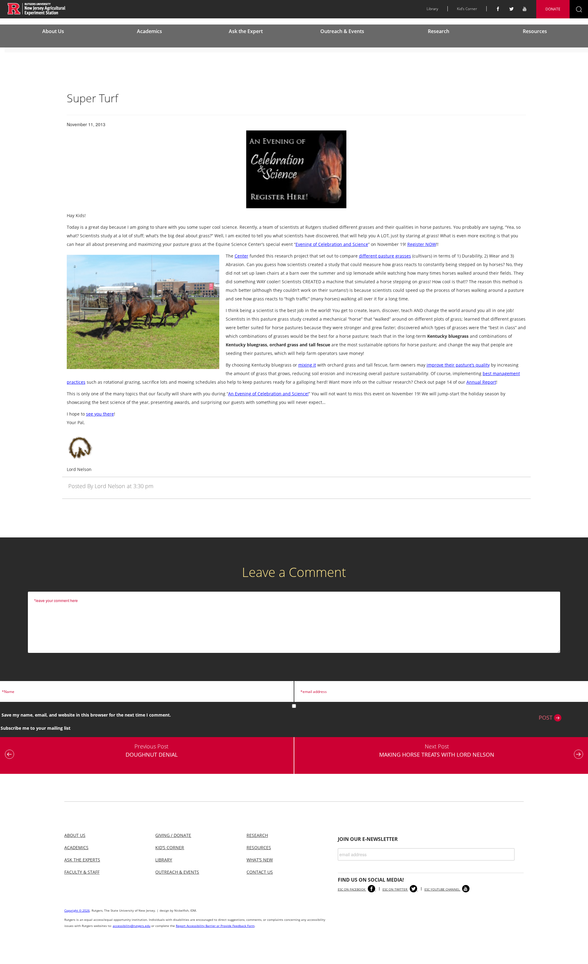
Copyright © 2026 (77, 910)
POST (546, 717)
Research (438, 31)
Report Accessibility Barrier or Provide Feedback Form (215, 926)
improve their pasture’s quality (458, 365)
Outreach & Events (342, 31)
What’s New (260, 860)
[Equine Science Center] (37, 9)
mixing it (307, 365)
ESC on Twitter (395, 889)
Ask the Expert (246, 31)
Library (432, 8)
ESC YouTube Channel (442, 889)
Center (241, 256)
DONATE (552, 9)
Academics (149, 31)
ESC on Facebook (352, 889)
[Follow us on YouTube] (525, 9)
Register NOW (421, 244)
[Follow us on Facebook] (498, 9)
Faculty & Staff (82, 872)
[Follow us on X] (511, 9)
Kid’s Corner (467, 8)
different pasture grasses (385, 256)
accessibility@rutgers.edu (131, 926)
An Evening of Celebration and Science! (268, 394)
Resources (535, 31)
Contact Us (260, 872)
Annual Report (481, 382)
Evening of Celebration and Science (332, 244)
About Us (53, 31)
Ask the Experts (82, 860)
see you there (100, 414)
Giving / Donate (173, 835)
